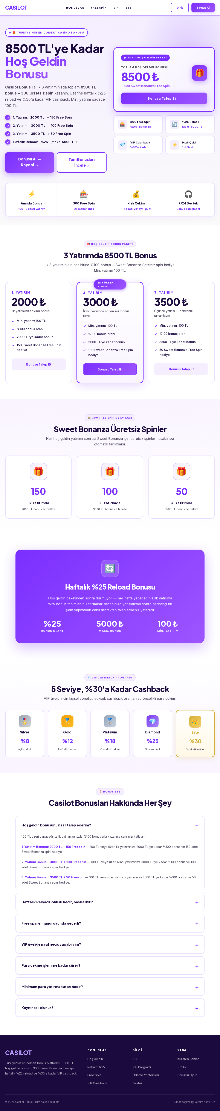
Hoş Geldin (95, 1059)
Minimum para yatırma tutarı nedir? (52, 986)
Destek (138, 1083)
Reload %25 (96, 1067)
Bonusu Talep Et (38, 364)
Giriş (179, 7)
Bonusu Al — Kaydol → (29, 162)
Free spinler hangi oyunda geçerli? (51, 923)
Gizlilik (181, 1067)
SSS (129, 7)
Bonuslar (75, 7)
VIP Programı (142, 1067)
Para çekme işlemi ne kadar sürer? (50, 965)
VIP (116, 7)
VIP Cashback (97, 1083)
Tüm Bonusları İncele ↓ (82, 162)
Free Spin (99, 7)
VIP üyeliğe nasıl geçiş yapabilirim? (51, 944)
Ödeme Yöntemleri (146, 1075)
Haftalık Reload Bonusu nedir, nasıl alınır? (57, 902)
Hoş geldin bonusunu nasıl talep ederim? (56, 825)
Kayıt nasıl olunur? (37, 1007)
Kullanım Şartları (188, 1059)
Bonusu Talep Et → (164, 98)
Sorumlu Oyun (187, 1075)
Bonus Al (203, 7)
